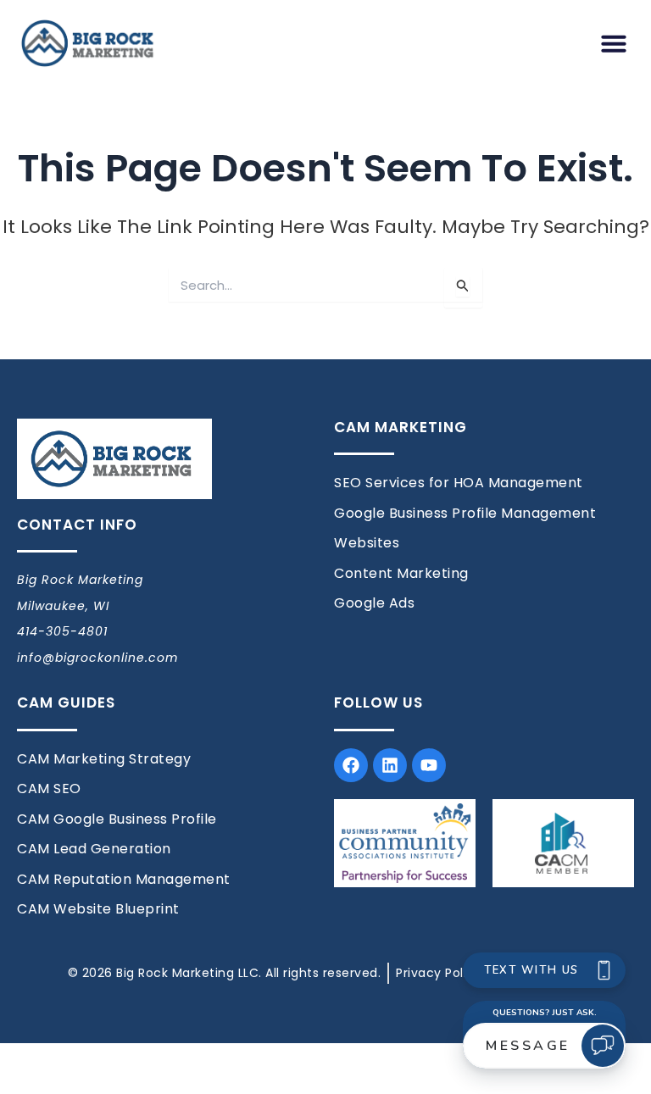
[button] (613, 43)
